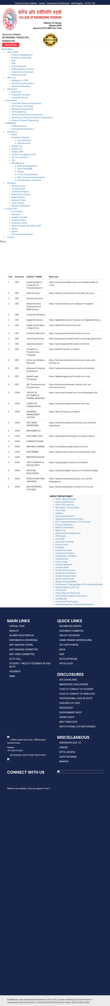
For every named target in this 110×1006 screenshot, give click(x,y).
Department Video (63, 550)
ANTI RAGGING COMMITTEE (23, 649)
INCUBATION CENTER (70, 626)
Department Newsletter (66, 581)
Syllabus (59, 513)
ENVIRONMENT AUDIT (70, 712)
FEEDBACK (14, 671)
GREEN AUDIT (66, 707)
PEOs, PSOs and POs (64, 505)
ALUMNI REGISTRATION (21, 635)
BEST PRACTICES (68, 722)
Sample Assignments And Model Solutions (74, 604)
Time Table (60, 510)
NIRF (61, 654)
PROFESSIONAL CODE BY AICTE (75, 698)
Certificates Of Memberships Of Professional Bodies (79, 584)
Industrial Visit (61, 559)
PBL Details (60, 536)
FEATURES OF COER (69, 703)
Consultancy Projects (64, 553)
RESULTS (14, 630)
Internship (59, 539)
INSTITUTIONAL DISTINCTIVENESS (77, 726)
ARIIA (62, 649)
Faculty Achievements (65, 570)
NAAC (12, 676)
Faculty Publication (63, 564)
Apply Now (11, 44)
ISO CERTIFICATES (68, 644)
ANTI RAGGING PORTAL (21, 644)
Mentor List (60, 530)
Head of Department (64, 502)
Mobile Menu (7, 49)
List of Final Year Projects (66, 601)
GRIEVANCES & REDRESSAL (23, 640)
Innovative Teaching (64, 542)
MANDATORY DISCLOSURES (73, 684)
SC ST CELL (15, 659)
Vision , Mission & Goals (65, 499)
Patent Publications (64, 525)
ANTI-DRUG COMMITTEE (22, 654)
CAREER (63, 747)
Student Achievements (65, 576)
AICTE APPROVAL (68, 659)
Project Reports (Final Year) (67, 593)
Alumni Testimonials (64, 579)
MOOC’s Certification (64, 527)
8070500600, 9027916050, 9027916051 (28, 755)
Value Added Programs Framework (71, 596)
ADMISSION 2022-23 (70, 742)
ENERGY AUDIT (67, 717)
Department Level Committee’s (69, 519)
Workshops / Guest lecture (67, 507)
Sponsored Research (64, 516)
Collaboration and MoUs (66, 556)
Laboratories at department (67, 533)
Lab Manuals (61, 599)
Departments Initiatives (65, 573)
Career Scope (61, 562)
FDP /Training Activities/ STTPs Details (72, 522)
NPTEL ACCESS (67, 752)
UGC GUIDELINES (68, 679)
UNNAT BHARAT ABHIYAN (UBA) (75, 640)
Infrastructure (61, 544)
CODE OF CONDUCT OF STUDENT (76, 689)
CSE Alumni (60, 590)
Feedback (59, 547)
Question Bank (62, 567)
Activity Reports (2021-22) (67, 587)
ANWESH (64, 761)
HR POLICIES (66, 663)
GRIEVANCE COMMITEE (71, 630)
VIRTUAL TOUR (16, 626)
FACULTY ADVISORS (69, 635)
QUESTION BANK (68, 756)
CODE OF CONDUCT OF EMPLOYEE (77, 693)
